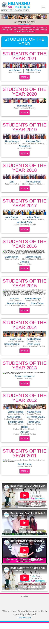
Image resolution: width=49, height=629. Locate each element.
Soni (12, 183)
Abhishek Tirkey (33, 71)
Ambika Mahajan (33, 299)
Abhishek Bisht (33, 142)
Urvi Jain (14, 299)
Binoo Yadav (37, 304)
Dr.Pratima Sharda (36, 418)
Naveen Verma (34, 413)
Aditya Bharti (33, 218)
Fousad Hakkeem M (24, 377)
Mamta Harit (15, 340)
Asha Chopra (12, 218)
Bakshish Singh (15, 423)
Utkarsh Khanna (33, 258)
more (24, 77)
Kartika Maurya (34, 340)
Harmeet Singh (25, 107)
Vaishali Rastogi (16, 413)
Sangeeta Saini (11, 345)
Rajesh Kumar (24, 465)
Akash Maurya (12, 142)
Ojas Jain (24, 433)
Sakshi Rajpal (12, 258)
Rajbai (24, 428)
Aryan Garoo (34, 345)
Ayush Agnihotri (33, 183)
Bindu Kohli (25, 147)
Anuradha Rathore (16, 304)
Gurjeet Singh (14, 418)
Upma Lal (25, 263)
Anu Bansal (15, 71)
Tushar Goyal (34, 423)
